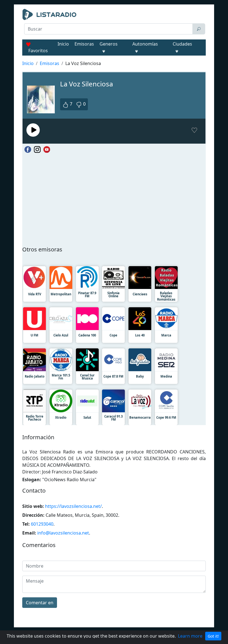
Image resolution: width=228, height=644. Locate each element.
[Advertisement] (114, 49)
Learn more (190, 636)
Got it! (213, 636)
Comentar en (39, 603)
